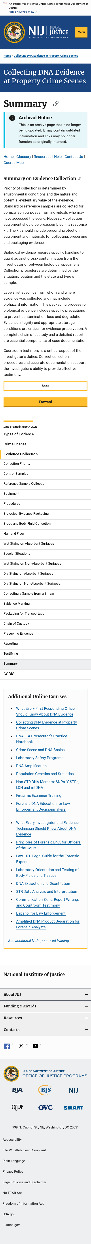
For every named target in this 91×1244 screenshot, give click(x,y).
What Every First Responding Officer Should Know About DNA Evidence (46, 711)
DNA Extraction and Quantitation (43, 883)
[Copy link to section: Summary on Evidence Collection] (78, 178)
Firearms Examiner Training (38, 795)
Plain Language (14, 1161)
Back (45, 386)
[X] (23, 1047)
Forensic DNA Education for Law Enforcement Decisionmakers (43, 806)
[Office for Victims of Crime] (45, 1111)
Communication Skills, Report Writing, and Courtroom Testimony (47, 902)
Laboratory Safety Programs (40, 758)
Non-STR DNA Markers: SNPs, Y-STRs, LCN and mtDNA (47, 784)
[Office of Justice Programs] (14, 32)
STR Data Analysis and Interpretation (46, 891)
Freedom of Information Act (23, 1204)
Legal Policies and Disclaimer (24, 1182)
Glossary (23, 156)
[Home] (48, 32)
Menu (81, 32)
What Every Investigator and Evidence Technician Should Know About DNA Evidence (47, 828)
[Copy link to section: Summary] (53, 103)
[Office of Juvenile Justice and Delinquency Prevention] (17, 1111)
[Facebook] (8, 1047)
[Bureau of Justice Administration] (17, 1093)
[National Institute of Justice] (73, 1093)
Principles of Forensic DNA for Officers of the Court (48, 845)
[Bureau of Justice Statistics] (45, 1096)
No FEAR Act (12, 1193)
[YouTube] (37, 1047)
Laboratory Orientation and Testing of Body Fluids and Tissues (47, 872)
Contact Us (73, 156)
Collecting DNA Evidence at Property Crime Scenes (46, 55)
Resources (42, 156)
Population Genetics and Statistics (45, 774)
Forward (45, 402)
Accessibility (12, 1140)
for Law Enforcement (41, 913)
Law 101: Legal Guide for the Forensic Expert (47, 859)
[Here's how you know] (45, 8)
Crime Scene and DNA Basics (40, 750)
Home (7, 55)
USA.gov (9, 1214)
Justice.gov (11, 1225)
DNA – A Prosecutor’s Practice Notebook (41, 739)
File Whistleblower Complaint (24, 1150)
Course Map (14, 162)
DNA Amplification (31, 766)
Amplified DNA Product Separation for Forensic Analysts (48, 924)
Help (58, 156)
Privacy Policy (13, 1172)
